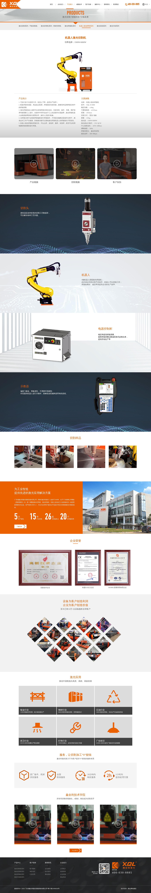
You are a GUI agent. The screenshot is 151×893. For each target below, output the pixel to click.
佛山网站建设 (132, 888)
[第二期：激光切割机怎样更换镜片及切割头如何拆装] (75, 824)
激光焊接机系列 (70, 26)
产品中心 (17, 863)
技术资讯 (48, 871)
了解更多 (19, 526)
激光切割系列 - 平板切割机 (28, 26)
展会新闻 (48, 874)
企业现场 (63, 874)
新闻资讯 (48, 863)
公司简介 (63, 868)
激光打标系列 (114, 26)
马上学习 (75, 850)
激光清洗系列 (101, 26)
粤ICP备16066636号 (54, 888)
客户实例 (33, 863)
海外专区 (32, 871)
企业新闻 (48, 868)
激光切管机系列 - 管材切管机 (51, 26)
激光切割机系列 (19, 868)
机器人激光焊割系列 (86, 26)
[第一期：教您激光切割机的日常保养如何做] (32, 824)
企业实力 (63, 863)
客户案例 (32, 868)
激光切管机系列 (19, 871)
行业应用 (32, 874)
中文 (147, 4)
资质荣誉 (63, 871)
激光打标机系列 (19, 877)
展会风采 (63, 877)
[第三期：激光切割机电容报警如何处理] (118, 824)
